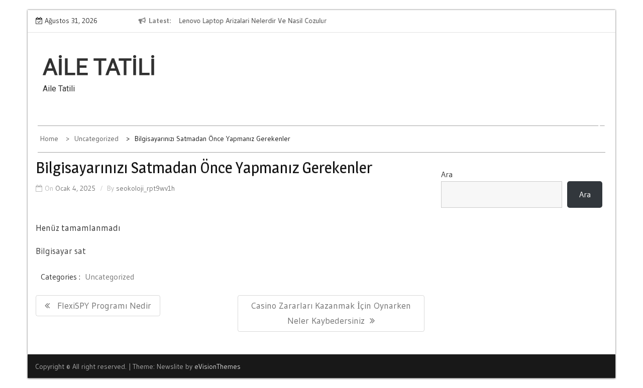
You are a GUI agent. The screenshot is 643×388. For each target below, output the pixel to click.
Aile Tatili (99, 67)
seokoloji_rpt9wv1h (145, 188)
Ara (447, 174)
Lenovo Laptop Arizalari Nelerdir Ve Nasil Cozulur (252, 20)
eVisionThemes (217, 366)
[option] (270, 21)
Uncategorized (109, 277)
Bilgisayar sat (61, 250)
